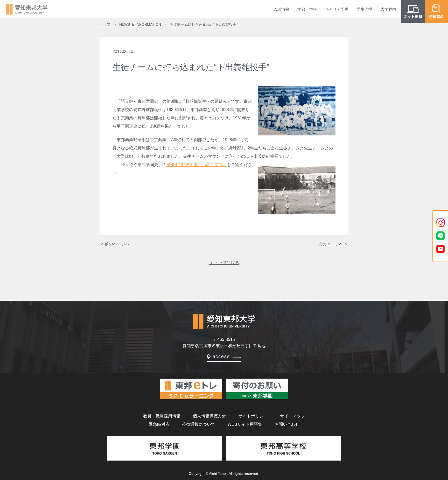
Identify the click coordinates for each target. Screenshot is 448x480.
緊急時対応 (159, 424)
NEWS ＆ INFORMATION (140, 24)
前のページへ (117, 244)
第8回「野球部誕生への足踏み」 (196, 164)
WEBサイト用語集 (245, 424)
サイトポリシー (253, 416)
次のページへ (330, 244)
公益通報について (198, 424)
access (221, 356)
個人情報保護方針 (209, 416)
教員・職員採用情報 (161, 416)
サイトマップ (292, 416)
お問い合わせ (287, 424)
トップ (105, 24)
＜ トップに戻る (224, 262)
